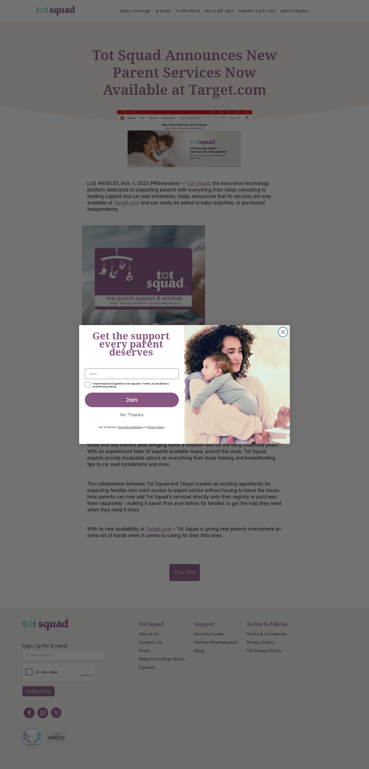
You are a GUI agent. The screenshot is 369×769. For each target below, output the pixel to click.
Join (131, 400)
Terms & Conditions (130, 427)
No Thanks (132, 414)
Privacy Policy (156, 427)
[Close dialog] (283, 332)
